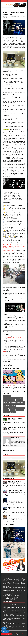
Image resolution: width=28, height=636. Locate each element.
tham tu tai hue (21, 408)
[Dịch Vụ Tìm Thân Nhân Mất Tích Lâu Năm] (5, 429)
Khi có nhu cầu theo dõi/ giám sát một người (12, 398)
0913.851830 (5, 634)
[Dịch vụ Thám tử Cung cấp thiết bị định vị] (5, 509)
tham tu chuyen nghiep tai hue (9, 408)
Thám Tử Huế (21, 16)
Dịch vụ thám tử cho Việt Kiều (15, 481)
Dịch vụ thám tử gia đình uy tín (15, 418)
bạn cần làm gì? (19, 400)
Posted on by (10, 16)
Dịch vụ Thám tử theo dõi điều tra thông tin (14, 13)
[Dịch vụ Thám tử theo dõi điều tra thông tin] (5, 501)
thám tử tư (12, 410)
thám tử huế (6, 410)
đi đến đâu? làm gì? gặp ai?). (9, 412)
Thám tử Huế (17, 299)
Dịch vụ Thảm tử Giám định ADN (15, 490)
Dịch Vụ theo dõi (6, 395)
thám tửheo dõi (20, 410)
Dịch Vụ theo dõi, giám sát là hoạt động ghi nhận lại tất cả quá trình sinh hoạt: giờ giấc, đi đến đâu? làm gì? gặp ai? (14, 246)
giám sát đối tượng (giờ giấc (9, 405)
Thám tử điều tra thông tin (9, 400)
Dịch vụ (4, 17)
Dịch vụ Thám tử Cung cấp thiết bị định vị (16, 508)
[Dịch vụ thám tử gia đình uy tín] (5, 420)
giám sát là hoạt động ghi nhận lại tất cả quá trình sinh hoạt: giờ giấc (13, 403)
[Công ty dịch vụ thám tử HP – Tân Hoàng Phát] (14, 6)
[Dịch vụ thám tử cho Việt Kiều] (5, 483)
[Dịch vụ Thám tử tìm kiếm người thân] (5, 518)
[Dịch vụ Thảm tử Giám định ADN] (5, 492)
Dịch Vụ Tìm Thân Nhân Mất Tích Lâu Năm (16, 428)
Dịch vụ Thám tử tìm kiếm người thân (16, 516)
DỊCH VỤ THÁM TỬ (8, 478)
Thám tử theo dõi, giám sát (9, 250)
